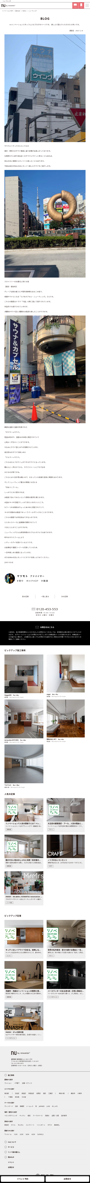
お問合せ (67, 1179)
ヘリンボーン (41, 1125)
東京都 (6, 1093)
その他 (24, 1097)
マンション (7, 1083)
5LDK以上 (40, 1134)
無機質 (22, 1106)
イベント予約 (22, 1179)
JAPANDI (41, 1106)
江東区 (50, 1093)
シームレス (29, 1106)
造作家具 (64, 1116)
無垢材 (6, 1125)
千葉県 (10, 1097)
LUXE (48, 1106)
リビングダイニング (10, 1116)
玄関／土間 (55, 1116)
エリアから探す (9, 1089)
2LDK (21, 1134)
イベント (11, 1162)
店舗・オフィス (27, 1083)
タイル (13, 1125)
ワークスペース (38, 1116)
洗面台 (47, 1116)
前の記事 (25, 596)
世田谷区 (31, 1093)
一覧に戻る (45, 596)
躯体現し (57, 1125)
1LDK (15, 1134)
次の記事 (64, 596)
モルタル (20, 1125)
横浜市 (73, 1093)
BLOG (24, 11)
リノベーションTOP (7, 11)
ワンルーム (7, 1134)
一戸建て (17, 1083)
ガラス (50, 1125)
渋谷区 (17, 1093)
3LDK (27, 1134)
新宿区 (24, 1093)
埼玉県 (17, 1097)
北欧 (16, 1106)
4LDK (33, 1134)
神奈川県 (62, 1093)
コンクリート (30, 1125)
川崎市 (80, 1093)
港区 (44, 1093)
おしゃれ (55, 1106)
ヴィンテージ (8, 1106)
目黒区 (38, 1093)
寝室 (29, 1116)
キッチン (22, 1116)
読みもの (17, 11)
